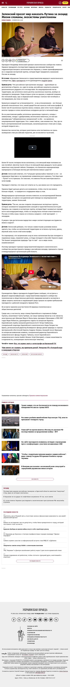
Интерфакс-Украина (28, 654)
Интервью (34, 7)
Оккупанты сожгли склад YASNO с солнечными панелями (23, 545)
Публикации (12, 7)
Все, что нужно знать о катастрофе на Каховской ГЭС (35, 344)
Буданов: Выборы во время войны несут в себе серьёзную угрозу (26, 529)
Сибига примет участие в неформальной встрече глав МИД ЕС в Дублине (30, 541)
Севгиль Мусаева (41, 671)
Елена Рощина (6, 20)
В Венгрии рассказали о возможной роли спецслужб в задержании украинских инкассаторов (43, 467)
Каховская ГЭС (14, 354)
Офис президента (18, 81)
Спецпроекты (57, 7)
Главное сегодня (8, 402)
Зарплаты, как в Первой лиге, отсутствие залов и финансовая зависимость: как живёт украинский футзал (35, 517)
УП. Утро (20, 7)
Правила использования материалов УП (39, 630)
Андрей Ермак (46, 81)
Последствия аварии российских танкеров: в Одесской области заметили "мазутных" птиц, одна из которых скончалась (34, 492)
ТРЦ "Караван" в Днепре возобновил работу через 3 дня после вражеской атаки (33, 550)
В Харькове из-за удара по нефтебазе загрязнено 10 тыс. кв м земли (28, 497)
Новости (4, 7)
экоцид (5, 354)
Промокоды (31, 643)
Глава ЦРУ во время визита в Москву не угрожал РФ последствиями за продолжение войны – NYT (42, 431)
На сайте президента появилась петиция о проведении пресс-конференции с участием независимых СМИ (43, 443)
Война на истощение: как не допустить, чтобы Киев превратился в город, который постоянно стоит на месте (34, 523)
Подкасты (48, 7)
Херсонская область (36, 354)
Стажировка (31, 641)
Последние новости (11, 512)
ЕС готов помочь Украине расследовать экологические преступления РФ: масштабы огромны (33, 501)
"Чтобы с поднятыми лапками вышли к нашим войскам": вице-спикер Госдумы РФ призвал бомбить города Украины (43, 456)
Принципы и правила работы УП (37, 637)
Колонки (27, 7)
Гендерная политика (33, 634)
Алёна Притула (63, 671)
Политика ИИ (31, 632)
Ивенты (41, 7)
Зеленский (25, 354)
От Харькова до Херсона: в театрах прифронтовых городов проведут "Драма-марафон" (32, 535)
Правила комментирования (38, 395)
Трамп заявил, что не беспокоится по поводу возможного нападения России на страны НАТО (44, 406)
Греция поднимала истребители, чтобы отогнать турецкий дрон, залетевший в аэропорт (32, 556)
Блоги (64, 7)
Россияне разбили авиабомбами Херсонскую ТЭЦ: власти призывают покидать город (44, 419)
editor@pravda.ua (40, 672)
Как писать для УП (32, 639)
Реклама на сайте (32, 626)
